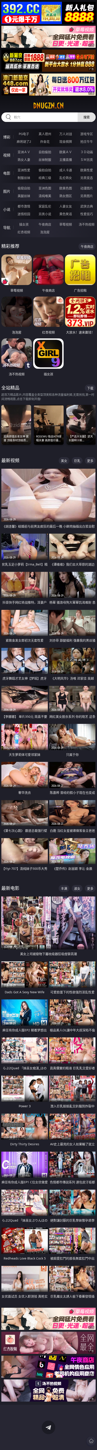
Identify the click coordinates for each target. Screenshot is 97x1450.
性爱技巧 (86, 214)
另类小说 (45, 214)
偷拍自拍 (45, 170)
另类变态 (86, 178)
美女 (64, 461)
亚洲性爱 (24, 170)
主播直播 (65, 159)
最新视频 (10, 460)
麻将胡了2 (24, 141)
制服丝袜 (24, 178)
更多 (90, 461)
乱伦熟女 (65, 178)
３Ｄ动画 (86, 152)
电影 (6, 173)
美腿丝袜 (24, 196)
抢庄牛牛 (86, 141)
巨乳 (77, 461)
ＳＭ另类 (86, 159)
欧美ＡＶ (65, 152)
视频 (6, 155)
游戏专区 (86, 134)
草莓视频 (65, 224)
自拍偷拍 (45, 152)
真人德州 (45, 134)
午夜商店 (45, 224)
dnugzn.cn (48, 105)
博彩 (6, 137)
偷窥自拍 (24, 188)
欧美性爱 (86, 170)
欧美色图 (65, 188)
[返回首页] (91, 1440)
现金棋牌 (65, 141)
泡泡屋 (45, 232)
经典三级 (45, 178)
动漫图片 (86, 188)
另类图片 (86, 196)
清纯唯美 (45, 196)
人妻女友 (65, 206)
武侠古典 (86, 206)
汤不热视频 (87, 224)
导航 (6, 227)
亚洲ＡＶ (24, 152)
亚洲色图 (45, 188)
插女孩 (24, 224)
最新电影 (10, 888)
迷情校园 (24, 214)
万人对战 (65, 134)
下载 (90, 388)
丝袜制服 (45, 159)
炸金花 (45, 141)
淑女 (77, 888)
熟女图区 (65, 196)
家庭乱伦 (45, 206)
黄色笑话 (65, 214)
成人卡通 (65, 170)
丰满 (64, 888)
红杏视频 (24, 232)
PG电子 (24, 134)
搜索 (86, 117)
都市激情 (24, 206)
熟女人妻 (24, 159)
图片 (6, 191)
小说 (6, 209)
